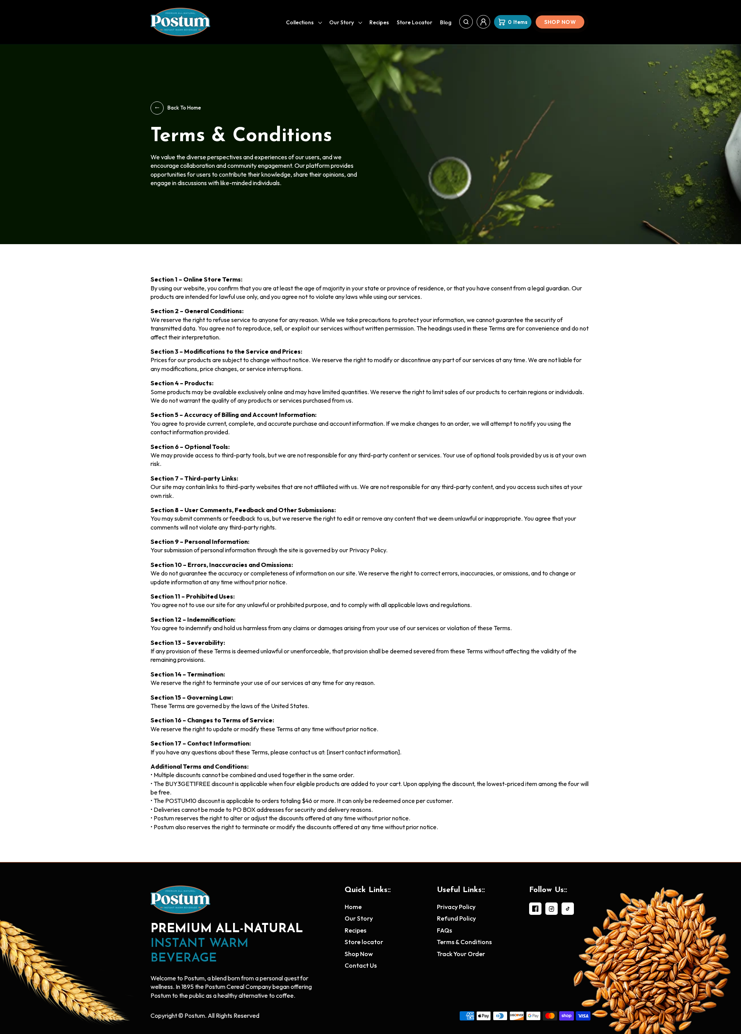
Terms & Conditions (464, 942)
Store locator (414, 22)
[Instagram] (551, 908)
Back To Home (184, 108)
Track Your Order (461, 954)
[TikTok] (568, 908)
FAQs (444, 930)
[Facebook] (535, 908)
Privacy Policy (456, 907)
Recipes (379, 22)
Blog (446, 22)
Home (353, 907)
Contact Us (361, 965)
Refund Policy (456, 918)
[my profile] (483, 22)
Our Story (341, 22)
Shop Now (560, 22)
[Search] (466, 22)
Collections (300, 22)
